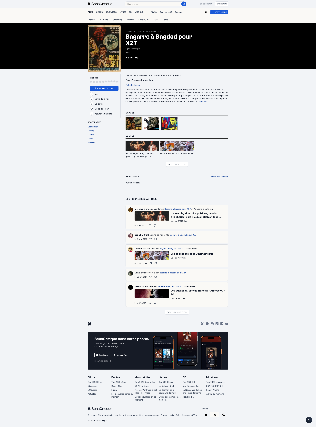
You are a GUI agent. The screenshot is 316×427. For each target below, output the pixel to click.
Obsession (92, 386)
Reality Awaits (212, 390)
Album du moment (215, 394)
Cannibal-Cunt (142, 235)
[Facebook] (207, 325)
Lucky (114, 390)
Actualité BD (188, 397)
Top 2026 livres (166, 382)
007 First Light (141, 386)
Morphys (139, 209)
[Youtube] (226, 325)
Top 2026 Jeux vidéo (145, 382)
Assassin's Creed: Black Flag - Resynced (146, 391)
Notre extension (130, 415)
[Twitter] (202, 325)
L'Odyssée (92, 390)
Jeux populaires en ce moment (145, 398)
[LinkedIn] (221, 325)
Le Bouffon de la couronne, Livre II (167, 391)
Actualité (92, 394)
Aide (141, 415)
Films (139, 31)
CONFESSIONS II (214, 386)
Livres (163, 377)
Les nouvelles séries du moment (122, 395)
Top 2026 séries (118, 382)
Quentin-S (140, 248)
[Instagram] (212, 325)
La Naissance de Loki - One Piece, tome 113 (193, 391)
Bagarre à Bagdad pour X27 (153, 31)
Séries (115, 377)
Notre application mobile (109, 415)
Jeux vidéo (142, 377)
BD (184, 377)
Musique (212, 377)
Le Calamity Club (166, 386)
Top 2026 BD (188, 382)
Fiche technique (133, 85)
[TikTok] (217, 325)
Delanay (139, 286)
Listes (130, 135)
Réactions (132, 176)
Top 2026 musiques (215, 382)
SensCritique (130, 31)
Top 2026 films (95, 382)
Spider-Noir (116, 386)
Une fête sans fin (190, 386)
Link (136, 272)
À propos (92, 415)
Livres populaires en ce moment (170, 398)
